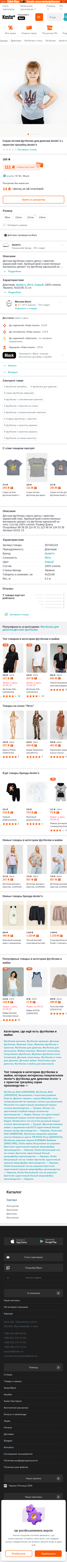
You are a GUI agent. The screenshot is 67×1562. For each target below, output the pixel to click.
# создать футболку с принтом (20, 418)
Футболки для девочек (28, 1047)
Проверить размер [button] (17, 225)
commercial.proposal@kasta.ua (20, 1356)
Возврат (8, 1440)
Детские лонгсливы (28, 1057)
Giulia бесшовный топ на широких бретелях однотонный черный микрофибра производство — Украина (32, 1169)
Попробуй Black (33, 1268)
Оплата (8, 1427)
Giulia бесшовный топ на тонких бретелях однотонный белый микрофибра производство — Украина (32, 1153)
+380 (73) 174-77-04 (15, 1342)
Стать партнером (8, 7)
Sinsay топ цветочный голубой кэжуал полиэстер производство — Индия (29, 1111)
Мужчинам (12, 1210)
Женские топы (25, 1044)
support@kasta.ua (13, 1351)
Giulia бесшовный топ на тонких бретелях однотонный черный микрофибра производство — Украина (32, 1159)
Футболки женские (14, 1041)
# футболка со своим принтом (20, 438)
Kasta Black (10, 1388)
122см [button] (31, 216)
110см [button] (18, 217)
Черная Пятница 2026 (20, 1485)
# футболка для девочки (44, 386)
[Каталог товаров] (39, 17)
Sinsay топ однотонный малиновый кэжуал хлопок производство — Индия (32, 1117)
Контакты (9, 1447)
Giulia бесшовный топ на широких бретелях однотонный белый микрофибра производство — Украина (30, 1175)
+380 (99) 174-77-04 (15, 1347)
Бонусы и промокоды (15, 1414)
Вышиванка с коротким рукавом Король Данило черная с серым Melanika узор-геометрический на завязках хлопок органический (33, 1098)
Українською (48, 1553)
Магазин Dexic (23, 301)
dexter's (21, 284)
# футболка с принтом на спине (21, 406)
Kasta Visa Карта (13, 1401)
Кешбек (8, 1394)
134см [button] (42, 217)
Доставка (8, 1434)
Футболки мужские (37, 1041)
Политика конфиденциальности (21, 1460)
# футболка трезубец (15, 386)
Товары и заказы (13, 1381)
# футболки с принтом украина (20, 431)
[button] (17, 614)
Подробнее (14, 271)
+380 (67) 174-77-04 (15, 1338)
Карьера (8, 1313)
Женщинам (13, 1206)
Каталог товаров (33, 1278)
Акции (7, 1421)
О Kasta (8, 1374)
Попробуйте (23, 15)
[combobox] (55, 17)
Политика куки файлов (16, 1467)
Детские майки (28, 1060)
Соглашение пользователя (18, 1454)
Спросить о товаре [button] (26, 308)
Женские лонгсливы (48, 1050)
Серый (39, 284)
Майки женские (26, 1050)
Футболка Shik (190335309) (19, 1092)
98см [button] (7, 217)
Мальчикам (13, 1217)
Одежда (12, 1200)
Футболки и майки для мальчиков (34, 1063)
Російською (19, 1553)
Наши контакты (12, 1300)
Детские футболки (26, 629)
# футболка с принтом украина (20, 425)
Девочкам (12, 1213)
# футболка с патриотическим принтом (25, 412)
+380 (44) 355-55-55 (15, 1333)
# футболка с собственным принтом (23, 399)
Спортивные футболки (17, 1054)
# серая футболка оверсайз (19, 393)
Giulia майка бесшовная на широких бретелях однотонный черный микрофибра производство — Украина (32, 1146)
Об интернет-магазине (16, 1307)
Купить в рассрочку (33, 199)
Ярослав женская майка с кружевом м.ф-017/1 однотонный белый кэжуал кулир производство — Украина (33, 1127)
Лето (30, 284)
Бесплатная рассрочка (16, 1407)
